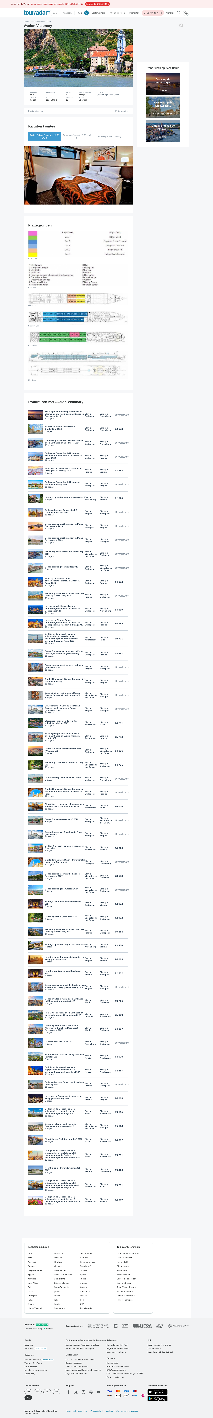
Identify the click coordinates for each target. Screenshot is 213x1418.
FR (56, 1392)
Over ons (28, 1345)
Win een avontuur (38, 1359)
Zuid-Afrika (33, 1283)
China (30, 1291)
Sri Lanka (58, 1253)
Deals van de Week (153, 13)
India (30, 1300)
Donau (111, 95)
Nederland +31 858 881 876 (160, 1352)
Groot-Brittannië (61, 1287)
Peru (82, 1300)
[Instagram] (83, 1392)
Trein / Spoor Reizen (126, 1287)
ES (47, 1392)
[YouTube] (98, 1392)
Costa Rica (85, 1291)
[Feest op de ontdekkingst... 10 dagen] (163, 74)
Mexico (83, 1295)
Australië (32, 1262)
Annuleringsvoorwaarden (35, 1370)
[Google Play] (158, 1399)
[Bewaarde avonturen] (179, 13)
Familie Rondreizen (126, 1295)
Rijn (106, 95)
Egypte (31, 1274)
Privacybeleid (96, 1411)
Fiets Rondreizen (124, 1258)
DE (37, 1392)
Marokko (32, 1279)
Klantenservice (154, 1348)
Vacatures (35, 1348)
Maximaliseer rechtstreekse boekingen (83, 1370)
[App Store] (158, 1392)
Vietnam (58, 1266)
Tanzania (58, 1258)
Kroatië (57, 1304)
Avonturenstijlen (117, 13)
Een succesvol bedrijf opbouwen (80, 1359)
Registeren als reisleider (117, 1348)
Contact (169, 13)
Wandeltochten (123, 1274)
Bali (29, 1287)
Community (29, 1374)
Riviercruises (123, 1266)
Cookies (109, 1411)
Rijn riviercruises (87, 1262)
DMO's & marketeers (116, 1370)
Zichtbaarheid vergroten (76, 1366)
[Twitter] (76, 1392)
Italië (56, 1300)
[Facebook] (68, 1392)
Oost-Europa (86, 1253)
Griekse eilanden (62, 1283)
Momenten (134, 13)
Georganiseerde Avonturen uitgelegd (82, 1345)
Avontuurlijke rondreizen (128, 1253)
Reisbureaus (112, 1363)
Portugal (84, 1258)
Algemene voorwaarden (127, 1411)
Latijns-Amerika (35, 1270)
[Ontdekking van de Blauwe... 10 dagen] (163, 121)
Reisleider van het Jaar (117, 1345)
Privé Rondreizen (125, 1300)
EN (28, 1392)
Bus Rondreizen (124, 1283)
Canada (83, 1287)
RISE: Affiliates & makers (117, 1366)
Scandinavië (85, 1266)
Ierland (57, 1295)
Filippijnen (32, 1295)
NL (28, 1398)
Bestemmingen (98, 13)
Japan (31, 1304)
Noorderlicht (122, 1262)
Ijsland (57, 1291)
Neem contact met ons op (159, 1345)
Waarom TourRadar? (34, 1363)
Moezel (101, 95)
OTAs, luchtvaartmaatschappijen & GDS (124, 1373)
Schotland (84, 1270)
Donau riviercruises (63, 1274)
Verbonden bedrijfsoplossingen (79, 1348)
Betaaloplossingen (73, 1363)
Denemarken (60, 1270)
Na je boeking (30, 1367)
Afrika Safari (122, 1270)
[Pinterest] (91, 1392)
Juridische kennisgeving (76, 1411)
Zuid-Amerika (86, 1308)
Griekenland (59, 1279)
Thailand (58, 1262)
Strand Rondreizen (125, 1291)
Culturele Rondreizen (126, 1279)
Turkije (83, 1279)
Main (117, 95)
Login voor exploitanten (76, 1373)
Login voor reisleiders (116, 1352)
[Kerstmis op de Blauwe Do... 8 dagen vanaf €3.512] (163, 98)
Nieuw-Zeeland (35, 1308)
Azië (30, 1258)
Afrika (30, 1253)
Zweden (84, 1283)
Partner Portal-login (115, 1377)
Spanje (83, 1274)
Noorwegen (59, 1308)
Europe (31, 1266)
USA (82, 1304)
